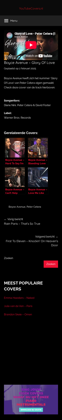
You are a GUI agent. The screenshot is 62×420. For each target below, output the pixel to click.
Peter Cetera (34, 206)
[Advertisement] (31, 354)
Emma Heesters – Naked (19, 297)
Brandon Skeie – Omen (18, 314)
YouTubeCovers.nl (31, 8)
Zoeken (8, 258)
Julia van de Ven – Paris (18, 306)
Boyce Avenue (17, 206)
